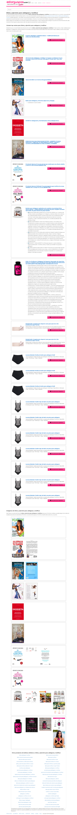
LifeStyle (39, 2)
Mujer (36, 2)
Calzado (36, 813)
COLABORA (15, 813)
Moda (32, 2)
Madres (43, 2)
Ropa (40, 813)
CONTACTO (27, 813)
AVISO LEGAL (21, 813)
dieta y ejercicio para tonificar (51, 15)
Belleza (32, 813)
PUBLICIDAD (9, 813)
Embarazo (48, 2)
